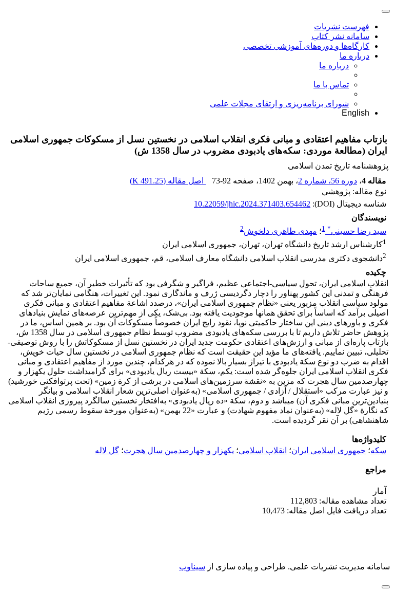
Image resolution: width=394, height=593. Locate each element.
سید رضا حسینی (356, 231)
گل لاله (107, 450)
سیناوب (192, 566)
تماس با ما (331, 84)
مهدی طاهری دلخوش (280, 231)
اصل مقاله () (168, 180)
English (355, 112)
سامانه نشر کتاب (340, 36)
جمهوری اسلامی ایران (328, 450)
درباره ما (354, 55)
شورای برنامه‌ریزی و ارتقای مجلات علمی (279, 103)
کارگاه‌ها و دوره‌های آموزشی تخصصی (306, 46)
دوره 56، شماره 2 (327, 180)
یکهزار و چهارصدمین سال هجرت (179, 450)
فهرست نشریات (341, 26)
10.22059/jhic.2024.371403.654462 (252, 203)
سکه (378, 450)
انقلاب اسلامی (263, 450)
